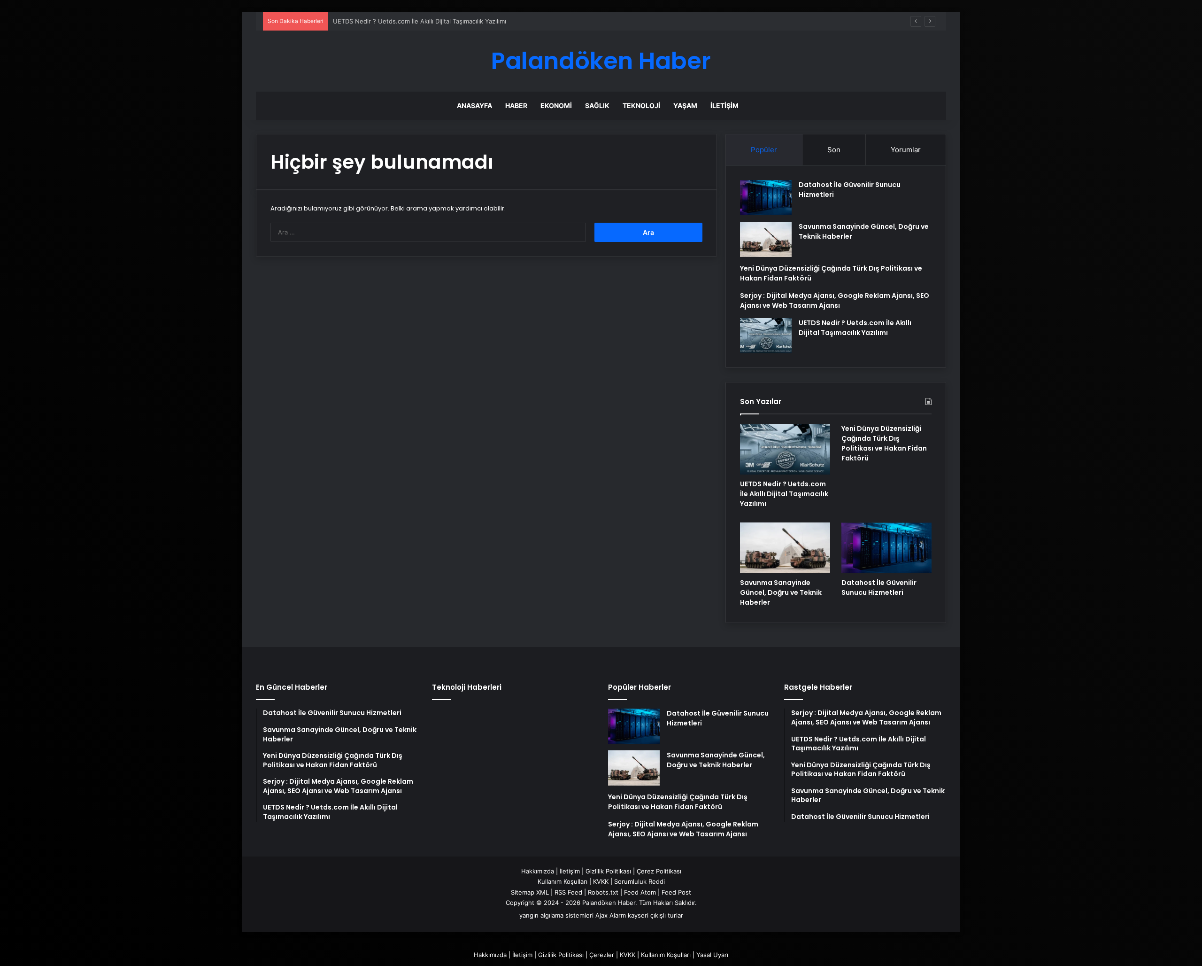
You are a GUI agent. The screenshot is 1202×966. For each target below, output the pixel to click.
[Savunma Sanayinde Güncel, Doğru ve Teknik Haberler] (766, 239)
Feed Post (676, 892)
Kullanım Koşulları (562, 881)
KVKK (601, 881)
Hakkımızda (537, 871)
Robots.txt (603, 892)
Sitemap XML (530, 892)
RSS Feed (568, 892)
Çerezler (601, 954)
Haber (516, 105)
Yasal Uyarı (712, 954)
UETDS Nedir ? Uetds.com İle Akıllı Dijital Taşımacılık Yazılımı (419, 21)
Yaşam (685, 105)
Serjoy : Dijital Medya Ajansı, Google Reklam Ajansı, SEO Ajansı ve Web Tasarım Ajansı (834, 300)
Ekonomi (556, 105)
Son (833, 149)
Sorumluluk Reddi (639, 881)
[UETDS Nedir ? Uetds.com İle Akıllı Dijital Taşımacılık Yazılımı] (766, 335)
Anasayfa (474, 105)
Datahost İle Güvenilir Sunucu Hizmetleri (879, 587)
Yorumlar (906, 149)
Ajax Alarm (610, 915)
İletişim (724, 105)
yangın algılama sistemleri (556, 915)
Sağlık (597, 105)
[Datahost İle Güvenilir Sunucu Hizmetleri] (766, 197)
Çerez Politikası (659, 871)
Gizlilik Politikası (608, 871)
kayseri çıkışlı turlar (655, 915)
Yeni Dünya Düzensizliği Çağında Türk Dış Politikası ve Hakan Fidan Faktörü (884, 443)
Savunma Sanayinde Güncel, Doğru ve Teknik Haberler (781, 592)
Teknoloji (641, 105)
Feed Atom (640, 892)
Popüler (764, 149)
